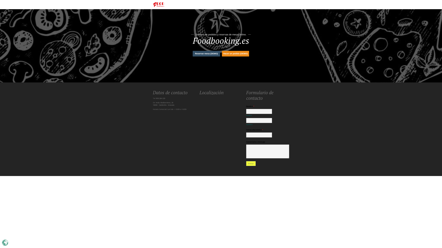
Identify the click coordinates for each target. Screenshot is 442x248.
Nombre (249, 115)
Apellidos (249, 124)
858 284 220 (160, 98)
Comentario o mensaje (255, 142)
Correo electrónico (254, 130)
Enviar (251, 163)
